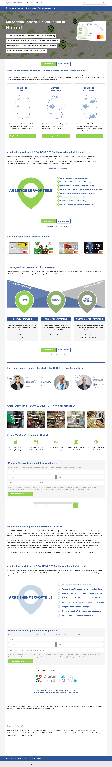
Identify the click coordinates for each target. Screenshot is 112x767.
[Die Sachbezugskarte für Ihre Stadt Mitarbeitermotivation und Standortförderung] (14, 3)
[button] (45, 2)
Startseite (30, 3)
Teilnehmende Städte (12, 764)
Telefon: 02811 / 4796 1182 (15, 8)
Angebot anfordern (48, 63)
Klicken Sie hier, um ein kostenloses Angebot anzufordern (24, 758)
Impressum (42, 764)
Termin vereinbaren (63, 63)
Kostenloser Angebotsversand (47, 8)
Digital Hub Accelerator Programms (63, 671)
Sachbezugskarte (12, 77)
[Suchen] (104, 3)
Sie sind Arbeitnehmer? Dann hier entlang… (56, 168)
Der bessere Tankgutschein (28, 764)
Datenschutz (51, 764)
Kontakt (60, 764)
